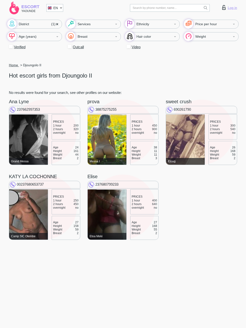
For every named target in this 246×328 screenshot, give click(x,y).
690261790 (182, 109)
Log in (232, 8)
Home (14, 65)
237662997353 (28, 109)
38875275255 (106, 109)
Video (136, 47)
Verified (19, 47)
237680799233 (106, 184)
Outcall (78, 47)
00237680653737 (30, 184)
